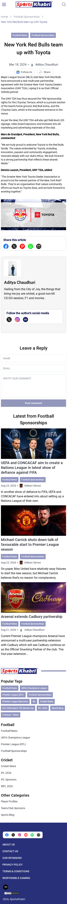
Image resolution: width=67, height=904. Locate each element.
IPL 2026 (42, 708)
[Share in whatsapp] (30, 246)
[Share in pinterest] (22, 246)
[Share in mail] (38, 246)
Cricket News (46, 701)
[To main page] (34, 4)
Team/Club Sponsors (13, 808)
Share (47, 72)
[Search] (64, 4)
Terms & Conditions (15, 871)
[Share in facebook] (6, 246)
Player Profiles (9, 801)
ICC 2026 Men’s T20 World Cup (18, 708)
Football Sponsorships (27, 16)
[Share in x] (13, 835)
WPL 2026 (7, 786)
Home (4, 16)
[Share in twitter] (14, 246)
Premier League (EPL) (13, 695)
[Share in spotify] (32, 835)
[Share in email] (38, 835)
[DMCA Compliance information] (12, 893)
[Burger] (4, 4)
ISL (34, 701)
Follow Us (26, 72)
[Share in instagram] (19, 835)
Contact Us (10, 851)
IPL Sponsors (8, 779)
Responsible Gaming (16, 878)
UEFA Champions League (34, 688)
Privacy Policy (12, 864)
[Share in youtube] (26, 835)
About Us (8, 844)
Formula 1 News (10, 715)
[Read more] (33, 465)
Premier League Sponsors (15, 701)
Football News (20, 35)
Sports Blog (57, 708)
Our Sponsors (12, 857)
